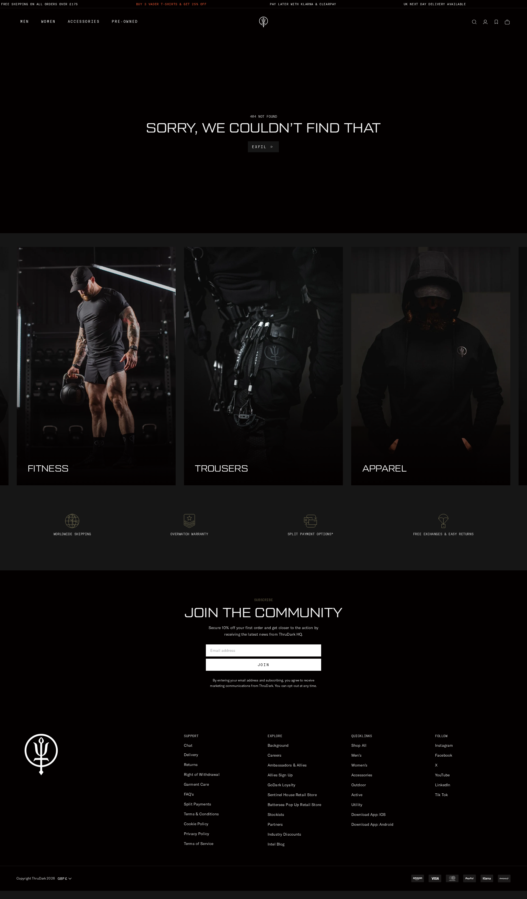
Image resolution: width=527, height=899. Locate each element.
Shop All (358, 745)
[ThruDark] (263, 21)
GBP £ (62, 879)
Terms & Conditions (201, 813)
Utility (356, 804)
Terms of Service (198, 843)
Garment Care (196, 784)
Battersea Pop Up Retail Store (294, 804)
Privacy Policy (196, 833)
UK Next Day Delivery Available (435, 4)
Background (278, 745)
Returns (191, 764)
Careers (274, 755)
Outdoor (358, 784)
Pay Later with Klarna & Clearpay (303, 4)
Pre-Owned (125, 21)
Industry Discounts (284, 834)
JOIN (263, 665)
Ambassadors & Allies (287, 765)
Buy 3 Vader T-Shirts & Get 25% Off (171, 4)
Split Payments (197, 804)
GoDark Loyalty (281, 784)
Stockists (276, 814)
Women (48, 21)
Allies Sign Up (280, 775)
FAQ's (189, 794)
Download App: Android (372, 824)
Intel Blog (276, 844)
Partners (275, 824)
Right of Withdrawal (202, 774)
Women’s (359, 765)
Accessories (84, 21)
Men (24, 21)
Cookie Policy (196, 823)
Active (356, 794)
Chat (188, 745)
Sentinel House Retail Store (292, 794)
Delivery (191, 754)
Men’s (356, 755)
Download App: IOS (368, 814)
